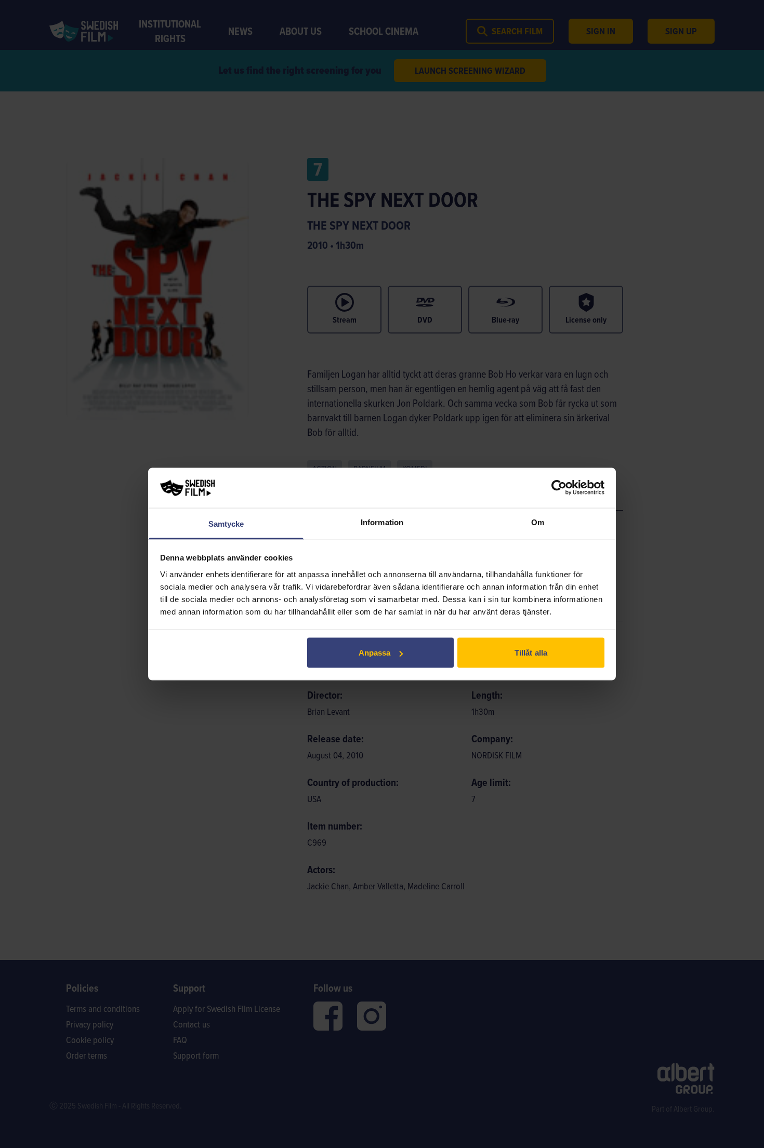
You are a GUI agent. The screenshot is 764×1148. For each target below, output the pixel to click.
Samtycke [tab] (226, 523)
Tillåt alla (531, 652)
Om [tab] (537, 521)
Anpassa (375, 652)
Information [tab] (382, 521)
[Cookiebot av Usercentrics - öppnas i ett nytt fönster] (558, 488)
